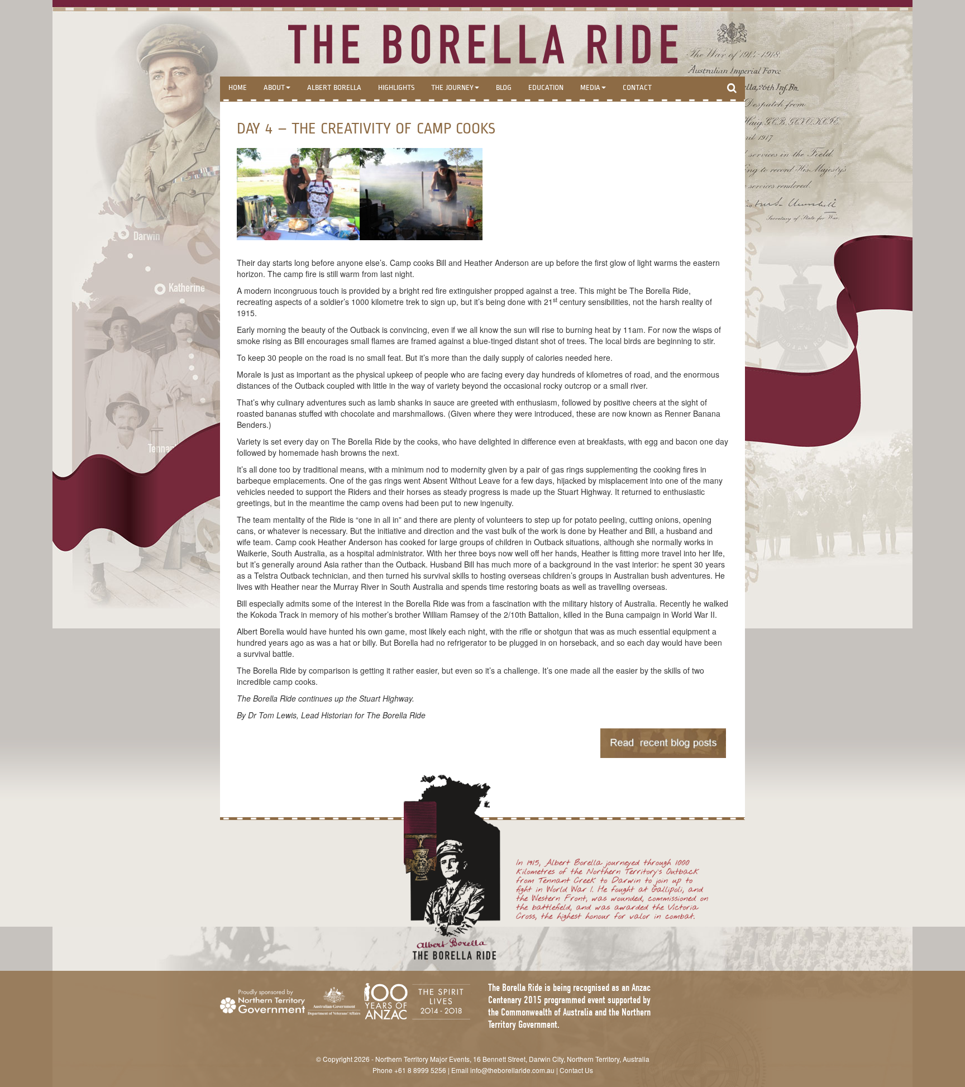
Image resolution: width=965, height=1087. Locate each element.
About (274, 88)
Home (237, 88)
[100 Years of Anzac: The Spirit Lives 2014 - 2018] (417, 1001)
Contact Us (576, 1070)
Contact (637, 88)
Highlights (396, 88)
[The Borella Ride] (482, 44)
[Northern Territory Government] (262, 1001)
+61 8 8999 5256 (420, 1070)
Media (590, 88)
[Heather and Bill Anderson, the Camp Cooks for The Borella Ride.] (298, 194)
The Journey (452, 88)
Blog (504, 88)
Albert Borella (334, 88)
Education (545, 88)
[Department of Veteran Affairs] (334, 1001)
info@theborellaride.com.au (512, 1070)
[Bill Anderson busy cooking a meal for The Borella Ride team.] (421, 194)
